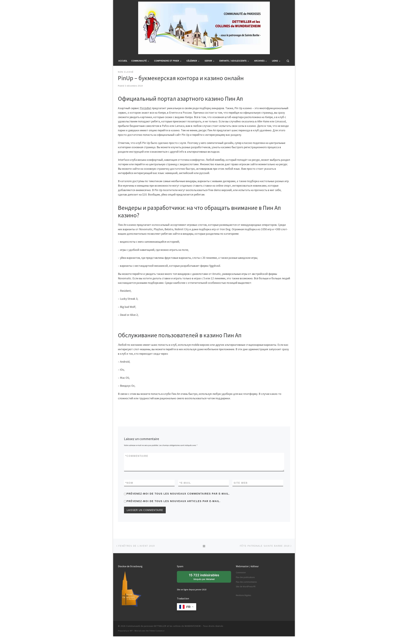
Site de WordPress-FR (245, 586)
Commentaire (136, 456)
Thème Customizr (157, 631)
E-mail (185, 482)
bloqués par (206, 578)
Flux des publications (245, 577)
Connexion (241, 572)
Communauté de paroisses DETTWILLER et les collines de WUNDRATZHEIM (163, 626)
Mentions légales (243, 595)
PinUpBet (145, 108)
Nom (129, 482)
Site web (241, 482)
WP (131, 631)
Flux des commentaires (246, 582)
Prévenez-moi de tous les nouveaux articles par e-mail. (174, 501)
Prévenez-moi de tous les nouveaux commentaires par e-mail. (178, 493)
